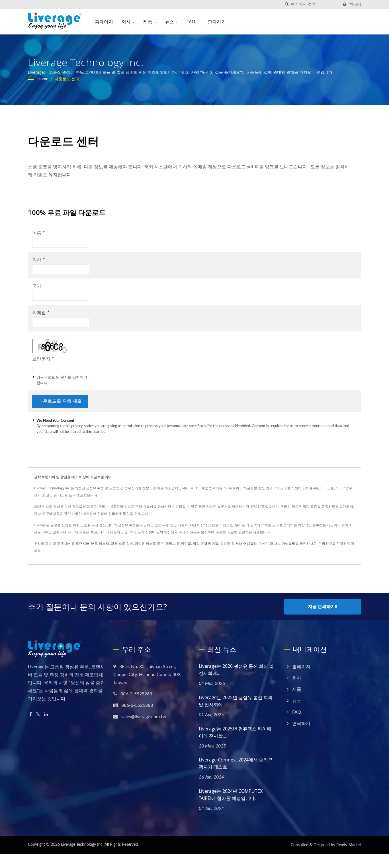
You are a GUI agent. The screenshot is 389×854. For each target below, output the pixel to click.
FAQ (191, 22)
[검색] (286, 4)
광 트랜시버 (80, 543)
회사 (127, 22)
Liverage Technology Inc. (82, 845)
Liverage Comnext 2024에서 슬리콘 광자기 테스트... (236, 763)
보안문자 (43, 359)
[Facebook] (30, 714)
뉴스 (170, 22)
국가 (36, 286)
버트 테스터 (100, 543)
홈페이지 (104, 22)
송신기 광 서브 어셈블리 (238, 543)
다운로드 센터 (66, 79)
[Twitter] (38, 714)
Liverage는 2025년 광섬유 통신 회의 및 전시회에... (236, 701)
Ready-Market (348, 845)
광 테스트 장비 (122, 543)
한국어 (355, 4)
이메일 (41, 312)
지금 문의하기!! (322, 607)
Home (42, 79)
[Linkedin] (46, 714)
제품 (148, 22)
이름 (38, 233)
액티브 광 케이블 (178, 543)
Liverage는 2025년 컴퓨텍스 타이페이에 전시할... (235, 732)
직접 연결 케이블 (205, 543)
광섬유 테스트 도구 (149, 543)
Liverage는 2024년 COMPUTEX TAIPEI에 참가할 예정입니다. (231, 794)
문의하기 (325, 543)
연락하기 (217, 22)
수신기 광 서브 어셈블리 (277, 543)
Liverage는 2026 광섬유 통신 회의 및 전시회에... (236, 669)
